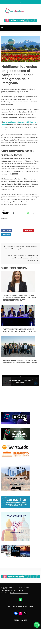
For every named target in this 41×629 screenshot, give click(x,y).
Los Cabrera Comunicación (19, 593)
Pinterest (29, 230)
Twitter (18, 230)
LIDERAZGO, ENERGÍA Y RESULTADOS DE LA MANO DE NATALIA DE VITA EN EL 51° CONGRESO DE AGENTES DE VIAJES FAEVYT (20, 298)
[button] (37, 625)
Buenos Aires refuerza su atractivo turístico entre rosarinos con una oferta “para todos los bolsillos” (20, 361)
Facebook (7, 230)
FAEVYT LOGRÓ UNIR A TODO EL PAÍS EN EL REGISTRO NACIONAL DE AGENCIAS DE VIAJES (19, 330)
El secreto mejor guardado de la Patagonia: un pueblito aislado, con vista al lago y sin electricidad (22, 257)
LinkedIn (7, 235)
